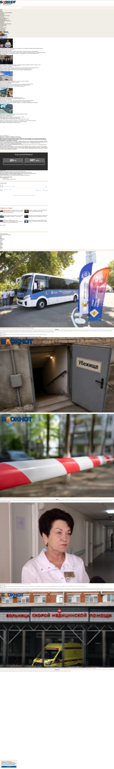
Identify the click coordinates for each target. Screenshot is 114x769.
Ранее (10, 189)
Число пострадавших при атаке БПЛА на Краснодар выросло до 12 (72, 589)
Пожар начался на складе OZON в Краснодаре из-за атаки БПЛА (23, 590)
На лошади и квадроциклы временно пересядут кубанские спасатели (12, 172)
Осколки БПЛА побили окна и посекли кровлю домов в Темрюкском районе (46, 588)
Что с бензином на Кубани (4, 103)
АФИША (1, 11)
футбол (9, 179)
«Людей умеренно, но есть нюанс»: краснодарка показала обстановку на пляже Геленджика (16, 100)
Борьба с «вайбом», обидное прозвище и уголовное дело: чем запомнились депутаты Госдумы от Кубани (19, 67)
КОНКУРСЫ (2, 14)
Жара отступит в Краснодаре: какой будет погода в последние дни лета (34, 500)
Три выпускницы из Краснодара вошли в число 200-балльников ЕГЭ (12, 86)
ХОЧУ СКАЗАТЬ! (3, 29)
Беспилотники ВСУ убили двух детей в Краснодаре (9, 668)
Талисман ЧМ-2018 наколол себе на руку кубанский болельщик (11, 175)
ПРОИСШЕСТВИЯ (3, 24)
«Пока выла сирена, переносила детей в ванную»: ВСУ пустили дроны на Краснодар (30, 668)
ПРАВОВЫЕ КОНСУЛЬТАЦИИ (5, 23)
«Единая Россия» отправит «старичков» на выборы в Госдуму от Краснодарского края (15, 69)
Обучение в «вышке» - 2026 (5, 70)
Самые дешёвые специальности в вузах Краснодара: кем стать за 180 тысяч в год (15, 85)
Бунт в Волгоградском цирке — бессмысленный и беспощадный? (11, 334)
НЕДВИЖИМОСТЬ (3, 19)
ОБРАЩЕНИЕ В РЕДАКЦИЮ (5, 20)
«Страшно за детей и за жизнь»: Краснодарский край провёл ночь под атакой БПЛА (14, 413)
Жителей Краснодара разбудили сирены (51, 668)
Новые (1, 189)
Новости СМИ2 (2, 225)
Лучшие (5, 189)
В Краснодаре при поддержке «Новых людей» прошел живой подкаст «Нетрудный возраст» (77, 330)
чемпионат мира (5, 179)
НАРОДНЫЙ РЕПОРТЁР (4, 18)
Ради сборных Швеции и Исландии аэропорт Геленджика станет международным (14, 173)
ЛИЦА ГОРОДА (3, 17)
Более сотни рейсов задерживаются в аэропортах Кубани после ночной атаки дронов (97, 588)
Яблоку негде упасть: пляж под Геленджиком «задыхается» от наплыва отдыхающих (15, 101)
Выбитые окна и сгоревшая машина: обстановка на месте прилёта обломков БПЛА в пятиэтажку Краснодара (46, 586)
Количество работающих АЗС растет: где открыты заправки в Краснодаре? (35, 334)
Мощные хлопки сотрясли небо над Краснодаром (65, 668)
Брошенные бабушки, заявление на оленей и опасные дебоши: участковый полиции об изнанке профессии (19, 51)
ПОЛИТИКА (2, 22)
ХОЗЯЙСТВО (2, 28)
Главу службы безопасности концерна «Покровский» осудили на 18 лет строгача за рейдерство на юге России (18, 588)
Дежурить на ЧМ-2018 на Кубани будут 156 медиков (9, 171)
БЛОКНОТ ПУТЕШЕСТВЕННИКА (6, 12)
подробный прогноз (3, 234)
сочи (15, 179)
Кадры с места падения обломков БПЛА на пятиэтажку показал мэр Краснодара (30, 589)
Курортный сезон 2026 (4, 87)
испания (12, 179)
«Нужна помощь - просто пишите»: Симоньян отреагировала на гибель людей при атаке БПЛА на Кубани (17, 330)
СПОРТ (1, 26)
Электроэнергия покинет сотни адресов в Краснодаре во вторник (85, 500)
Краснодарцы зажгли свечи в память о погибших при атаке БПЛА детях (12, 500)
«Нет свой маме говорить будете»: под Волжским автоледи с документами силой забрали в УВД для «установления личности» (20, 336)
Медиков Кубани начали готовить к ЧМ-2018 (8, 174)
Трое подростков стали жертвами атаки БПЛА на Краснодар (52, 589)
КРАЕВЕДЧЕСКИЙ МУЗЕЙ (5, 15)
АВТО (1, 10)
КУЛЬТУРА (2, 16)
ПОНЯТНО (9, 766)
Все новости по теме (3, 50)
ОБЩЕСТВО (2, 21)
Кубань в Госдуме (3, 54)
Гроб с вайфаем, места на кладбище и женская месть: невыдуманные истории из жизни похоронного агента (19, 53)
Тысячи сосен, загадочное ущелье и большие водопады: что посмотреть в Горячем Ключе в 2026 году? (19, 102)
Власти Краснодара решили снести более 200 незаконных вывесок (76, 586)
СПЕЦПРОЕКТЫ (3, 25)
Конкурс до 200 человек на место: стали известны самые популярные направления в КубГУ (16, 84)
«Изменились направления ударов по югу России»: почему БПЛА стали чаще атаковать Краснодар (48, 330)
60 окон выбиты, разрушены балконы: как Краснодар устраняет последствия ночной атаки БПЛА (61, 500)
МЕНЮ (1, 9)
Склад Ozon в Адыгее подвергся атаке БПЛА (90, 589)
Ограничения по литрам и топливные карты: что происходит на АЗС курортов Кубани (71, 588)
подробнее (9, 234)
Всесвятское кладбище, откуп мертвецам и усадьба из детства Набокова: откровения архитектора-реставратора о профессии (23, 52)
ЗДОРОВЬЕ (2, 13)
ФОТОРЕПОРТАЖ (3, 27)
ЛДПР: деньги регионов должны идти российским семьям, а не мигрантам (85, 668)
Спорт (1, 135)
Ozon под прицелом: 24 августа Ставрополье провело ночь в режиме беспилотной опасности (15, 586)
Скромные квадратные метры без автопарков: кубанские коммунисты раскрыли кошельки (16, 68)
